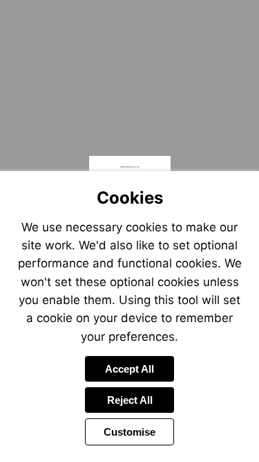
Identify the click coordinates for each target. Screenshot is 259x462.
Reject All (130, 400)
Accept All (129, 369)
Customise (129, 432)
